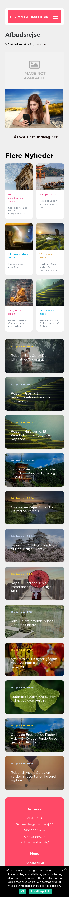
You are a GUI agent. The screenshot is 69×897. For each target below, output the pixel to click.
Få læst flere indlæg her (34, 137)
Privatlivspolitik (40, 891)
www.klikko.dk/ (38, 842)
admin (41, 44)
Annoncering (34, 863)
